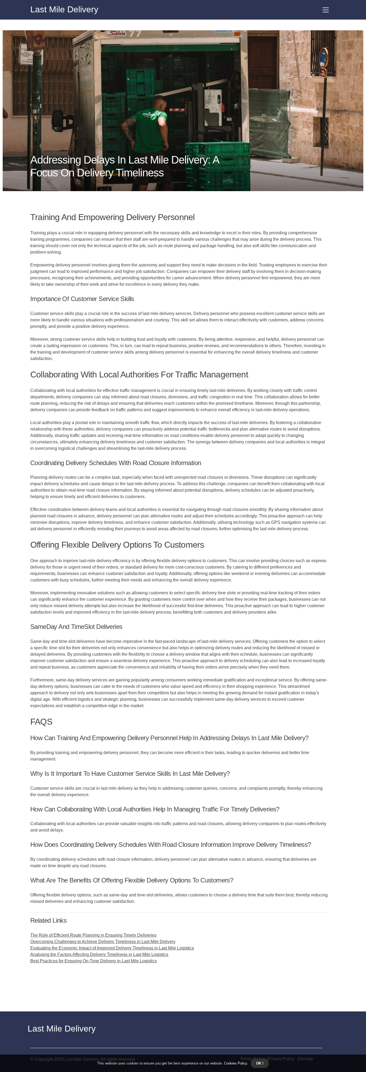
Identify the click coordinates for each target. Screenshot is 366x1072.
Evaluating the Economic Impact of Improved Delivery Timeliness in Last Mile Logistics (112, 948)
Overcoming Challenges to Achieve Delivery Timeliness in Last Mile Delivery (102, 941)
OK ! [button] (259, 1063)
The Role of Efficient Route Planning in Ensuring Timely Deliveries (93, 935)
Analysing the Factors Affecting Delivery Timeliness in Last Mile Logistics (99, 954)
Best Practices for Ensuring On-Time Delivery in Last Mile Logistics (93, 961)
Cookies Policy (235, 1063)
